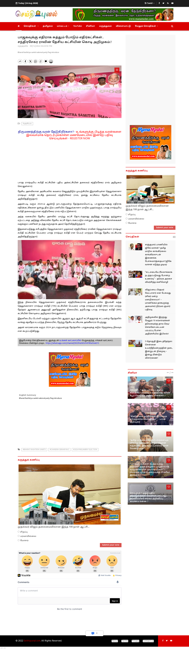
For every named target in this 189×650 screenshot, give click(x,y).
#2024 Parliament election (85, 450)
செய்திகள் (30, 26)
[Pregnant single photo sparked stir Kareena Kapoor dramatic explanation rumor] (150, 388)
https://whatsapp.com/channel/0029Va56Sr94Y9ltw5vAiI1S (72, 343)
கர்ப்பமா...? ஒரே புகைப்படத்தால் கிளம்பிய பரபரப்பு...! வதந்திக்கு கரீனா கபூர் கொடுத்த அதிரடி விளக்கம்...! (150, 393)
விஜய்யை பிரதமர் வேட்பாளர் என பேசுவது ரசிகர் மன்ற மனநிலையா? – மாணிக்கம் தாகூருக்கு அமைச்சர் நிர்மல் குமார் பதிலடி (158, 300)
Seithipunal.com (32, 640)
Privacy (135, 641)
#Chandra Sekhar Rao (59, 450)
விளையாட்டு (123, 26)
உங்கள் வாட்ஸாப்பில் (70, 340)
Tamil (149, 3)
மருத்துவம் (105, 26)
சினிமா (90, 26)
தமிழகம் (48, 26)
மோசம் (24, 540)
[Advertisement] (69, 159)
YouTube (77, 26)
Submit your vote (110, 545)
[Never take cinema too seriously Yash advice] (150, 414)
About (115, 641)
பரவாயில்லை (28, 536)
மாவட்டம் (62, 26)
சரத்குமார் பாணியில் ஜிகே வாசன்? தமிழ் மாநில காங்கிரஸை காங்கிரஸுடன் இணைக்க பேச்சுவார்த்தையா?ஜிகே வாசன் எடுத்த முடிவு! (158, 255)
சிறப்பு (24, 532)
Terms (124, 641)
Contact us (148, 641)
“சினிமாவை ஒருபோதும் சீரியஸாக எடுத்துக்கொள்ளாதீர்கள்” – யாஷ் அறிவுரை (148, 419)
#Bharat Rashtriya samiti (34, 450)
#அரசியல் (27, 124)
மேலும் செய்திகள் (145, 26)
